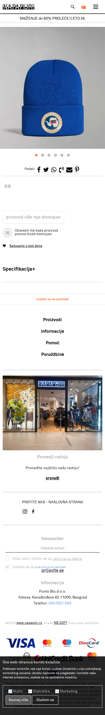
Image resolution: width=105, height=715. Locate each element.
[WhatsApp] (54, 170)
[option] (52, 18)
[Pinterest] (77, 170)
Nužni (18, 691)
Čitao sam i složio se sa (47, 559)
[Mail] (69, 170)
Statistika (41, 691)
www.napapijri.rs (29, 623)
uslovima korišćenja (67, 559)
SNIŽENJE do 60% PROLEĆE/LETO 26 (52, 18)
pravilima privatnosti (50, 567)
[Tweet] (46, 170)
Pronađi (52, 478)
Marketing (69, 691)
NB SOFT (60, 623)
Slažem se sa (39, 567)
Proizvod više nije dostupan (33, 217)
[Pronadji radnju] (52, 413)
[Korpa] (83, 12)
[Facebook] (39, 170)
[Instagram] (25, 511)
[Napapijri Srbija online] (18, 6)
